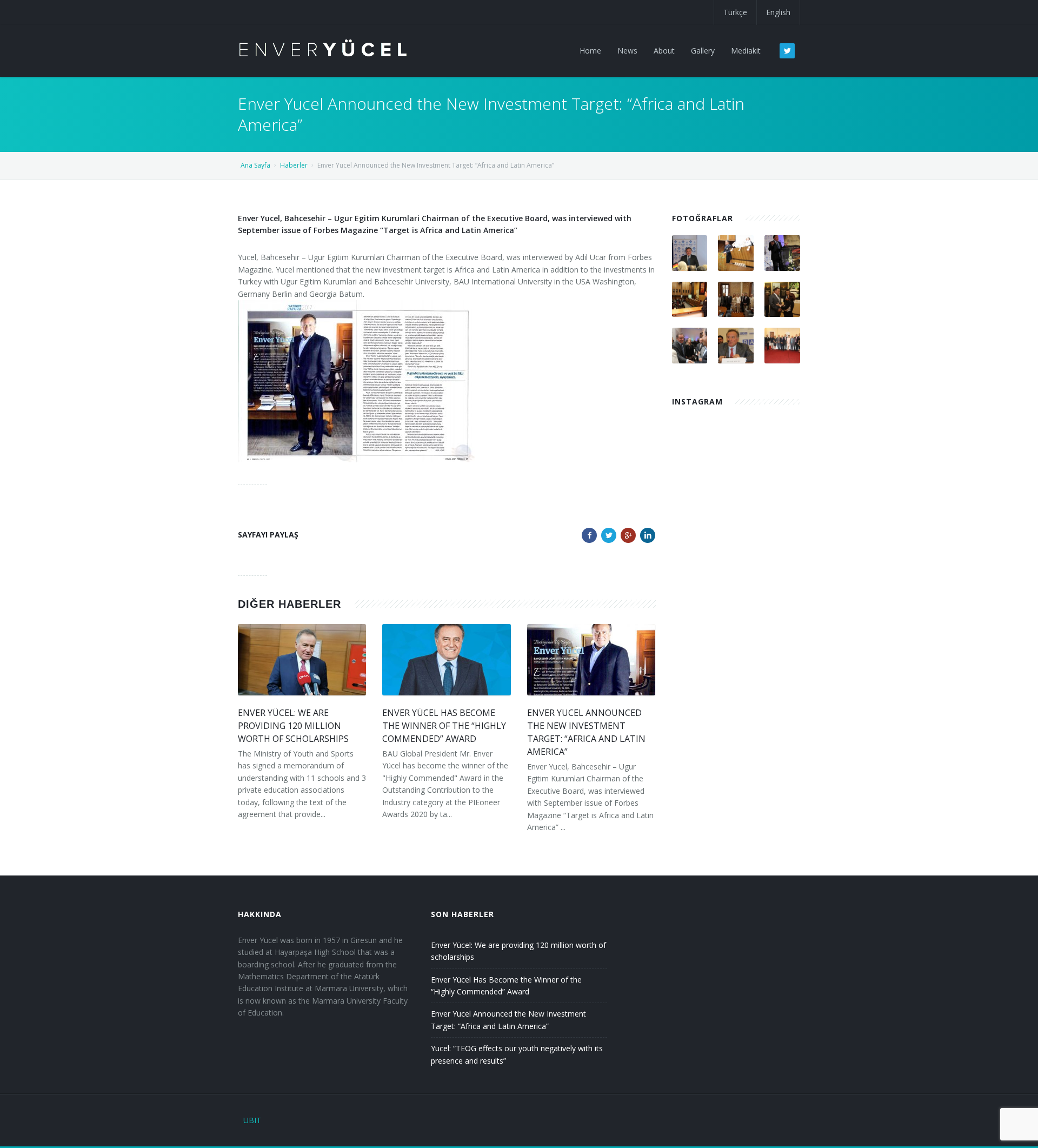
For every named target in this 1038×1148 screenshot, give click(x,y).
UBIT (252, 1120)
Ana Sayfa (255, 165)
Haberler (294, 165)
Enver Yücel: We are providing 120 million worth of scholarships (293, 726)
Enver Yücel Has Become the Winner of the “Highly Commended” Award (444, 726)
